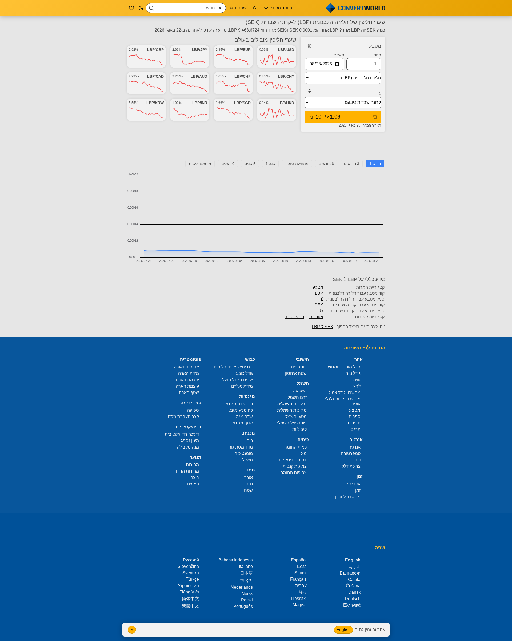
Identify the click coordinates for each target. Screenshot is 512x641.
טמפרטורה (294, 316)
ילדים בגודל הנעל (237, 379)
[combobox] (186, 8)
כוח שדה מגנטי (239, 404)
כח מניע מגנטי (240, 410)
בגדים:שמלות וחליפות (233, 367)
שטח (248, 490)
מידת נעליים (242, 386)
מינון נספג (190, 440)
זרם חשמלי (297, 397)
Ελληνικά (352, 605)
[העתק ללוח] (375, 116)
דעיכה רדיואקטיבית (182, 434)
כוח (357, 460)
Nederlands (242, 587)
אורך (248, 477)
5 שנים (250, 164)
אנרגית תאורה (186, 367)
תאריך (339, 55)
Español (299, 560)
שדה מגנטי (243, 416)
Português (243, 606)
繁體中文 (190, 606)
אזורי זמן (315, 316)
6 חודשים (326, 164)
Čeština (353, 586)
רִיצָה (194, 477)
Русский (191, 560)
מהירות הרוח (187, 471)
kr (321, 311)
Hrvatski (299, 598)
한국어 (246, 580)
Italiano (246, 566)
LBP (319, 293)
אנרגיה (355, 447)
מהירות (192, 464)
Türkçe (192, 579)
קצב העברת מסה (183, 416)
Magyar (300, 605)
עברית (301, 585)
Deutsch (353, 598)
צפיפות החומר (294, 472)
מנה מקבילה (188, 447)
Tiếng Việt (189, 592)
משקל (247, 460)
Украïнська (188, 585)
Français (298, 579)
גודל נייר (353, 373)
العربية (355, 566)
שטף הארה (189, 392)
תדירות (354, 423)
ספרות (355, 416)
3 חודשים (351, 164)
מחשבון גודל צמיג (345, 392)
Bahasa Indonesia (235, 560)
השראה (300, 391)
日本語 (246, 573)
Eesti (302, 566)
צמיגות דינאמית (293, 460)
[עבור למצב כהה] (141, 8)
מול (304, 453)
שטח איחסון (296, 373)
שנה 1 (270, 164)
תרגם (356, 429)
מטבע (318, 287)
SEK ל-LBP (322, 326)
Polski (247, 600)
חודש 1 (375, 164)
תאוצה (193, 484)
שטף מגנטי (243, 423)
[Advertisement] (256, 148)
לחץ (357, 386)
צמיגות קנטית (295, 466)
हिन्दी (303, 592)
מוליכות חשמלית (292, 404)
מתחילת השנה (297, 164)
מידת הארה (188, 373)
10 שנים (227, 164)
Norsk (247, 593)
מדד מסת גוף (241, 447)
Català (354, 579)
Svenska (190, 573)
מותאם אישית (200, 164)
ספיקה (193, 410)
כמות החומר (296, 447)
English (343, 629)
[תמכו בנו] (131, 8)
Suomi (300, 573)
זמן (358, 490)
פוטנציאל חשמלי (292, 423)
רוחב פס (299, 367)
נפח (249, 484)
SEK (318, 305)
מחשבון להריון (348, 496)
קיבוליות (299, 429)
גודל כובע (244, 373)
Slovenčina (188, 566)
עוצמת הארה (187, 379)
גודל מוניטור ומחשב (343, 367)
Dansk (354, 592)
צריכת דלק (351, 466)
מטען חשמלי (295, 416)
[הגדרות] (309, 46)
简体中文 (190, 598)
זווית (357, 379)
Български (350, 573)
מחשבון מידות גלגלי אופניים (343, 401)
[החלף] (309, 91)
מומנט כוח (243, 453)
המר (377, 55)
